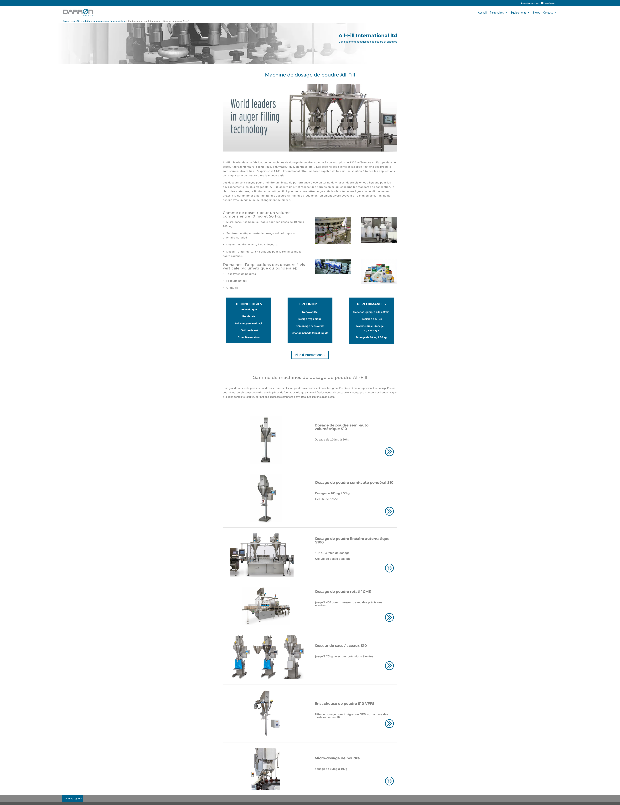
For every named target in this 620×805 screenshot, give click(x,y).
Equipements (518, 12)
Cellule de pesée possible (333, 558)
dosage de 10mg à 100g (331, 768)
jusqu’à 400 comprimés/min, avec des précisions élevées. (348, 604)
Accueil (482, 12)
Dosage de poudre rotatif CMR (343, 591)
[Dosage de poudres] (379, 283)
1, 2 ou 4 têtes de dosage (332, 553)
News (536, 12)
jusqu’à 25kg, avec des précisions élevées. (344, 656)
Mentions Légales (73, 798)
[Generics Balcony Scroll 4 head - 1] (379, 241)
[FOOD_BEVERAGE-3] (333, 272)
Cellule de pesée (326, 499)
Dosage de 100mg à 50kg (332, 439)
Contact (548, 12)
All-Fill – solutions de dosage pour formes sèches (99, 21)
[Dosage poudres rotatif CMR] (333, 243)
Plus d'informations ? (310, 355)
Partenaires (497, 12)
